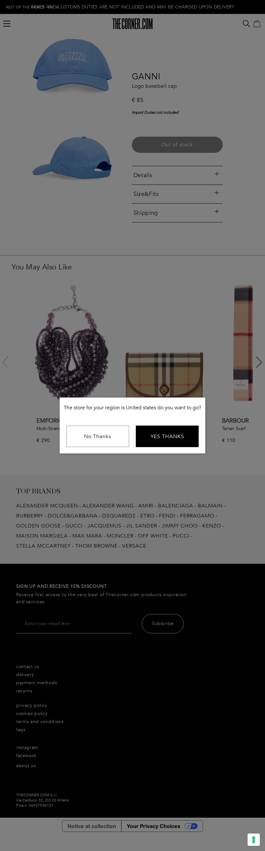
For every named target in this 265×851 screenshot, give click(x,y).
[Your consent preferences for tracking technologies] (254, 840)
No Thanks (97, 436)
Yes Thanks (167, 436)
